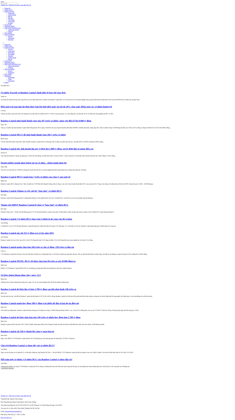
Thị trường (11, 20)
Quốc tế (10, 31)
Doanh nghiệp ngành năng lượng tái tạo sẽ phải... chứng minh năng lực (34, 163)
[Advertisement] (56, 382)
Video (10, 79)
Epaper (6, 82)
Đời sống (10, 39)
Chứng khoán (12, 15)
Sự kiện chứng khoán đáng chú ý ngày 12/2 (21, 275)
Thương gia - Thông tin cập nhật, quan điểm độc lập (16, 5)
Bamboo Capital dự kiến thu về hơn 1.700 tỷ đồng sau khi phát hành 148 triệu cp (38, 289)
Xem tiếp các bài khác (7, 368)
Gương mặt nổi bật (13, 30)
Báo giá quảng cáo (6, 417)
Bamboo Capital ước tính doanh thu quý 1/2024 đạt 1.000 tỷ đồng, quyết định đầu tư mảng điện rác (47, 149)
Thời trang (11, 38)
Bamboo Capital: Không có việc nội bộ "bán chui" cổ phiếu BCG (31, 191)
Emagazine (11, 81)
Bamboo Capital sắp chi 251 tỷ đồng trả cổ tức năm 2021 (27, 233)
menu (2, 1)
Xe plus (10, 23)
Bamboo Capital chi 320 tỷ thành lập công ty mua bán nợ (27, 331)
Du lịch (10, 36)
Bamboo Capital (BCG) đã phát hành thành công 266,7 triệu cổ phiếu (33, 135)
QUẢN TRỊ (8, 25)
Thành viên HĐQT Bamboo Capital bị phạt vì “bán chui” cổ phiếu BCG (34, 205)
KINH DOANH (9, 11)
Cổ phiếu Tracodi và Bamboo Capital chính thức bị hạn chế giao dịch (33, 92)
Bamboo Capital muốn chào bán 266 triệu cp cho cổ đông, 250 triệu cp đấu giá (37, 247)
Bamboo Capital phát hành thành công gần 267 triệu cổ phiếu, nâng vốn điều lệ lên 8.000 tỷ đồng (46, 121)
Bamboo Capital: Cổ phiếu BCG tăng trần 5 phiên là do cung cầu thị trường (36, 219)
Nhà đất (10, 18)
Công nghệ (11, 21)
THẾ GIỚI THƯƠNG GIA (12, 28)
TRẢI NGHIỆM (9, 34)
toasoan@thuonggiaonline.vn (13, 411)
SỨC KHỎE (8, 33)
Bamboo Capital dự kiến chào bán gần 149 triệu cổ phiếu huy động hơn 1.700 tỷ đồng (40, 317)
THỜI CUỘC (8, 10)
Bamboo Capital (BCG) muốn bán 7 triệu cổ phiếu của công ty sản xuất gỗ (35, 177)
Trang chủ (7, 8)
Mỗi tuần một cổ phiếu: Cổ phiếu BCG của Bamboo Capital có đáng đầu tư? (36, 359)
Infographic (11, 77)
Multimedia (7, 76)
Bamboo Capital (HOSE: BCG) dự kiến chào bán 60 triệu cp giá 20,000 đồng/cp (38, 261)
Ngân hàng (11, 13)
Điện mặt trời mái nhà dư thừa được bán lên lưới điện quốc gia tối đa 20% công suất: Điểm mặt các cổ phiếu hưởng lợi (56, 107)
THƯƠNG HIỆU (9, 26)
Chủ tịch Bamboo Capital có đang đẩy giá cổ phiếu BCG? (28, 345)
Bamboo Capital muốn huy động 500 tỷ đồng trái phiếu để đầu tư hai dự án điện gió (40, 303)
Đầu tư (10, 16)
